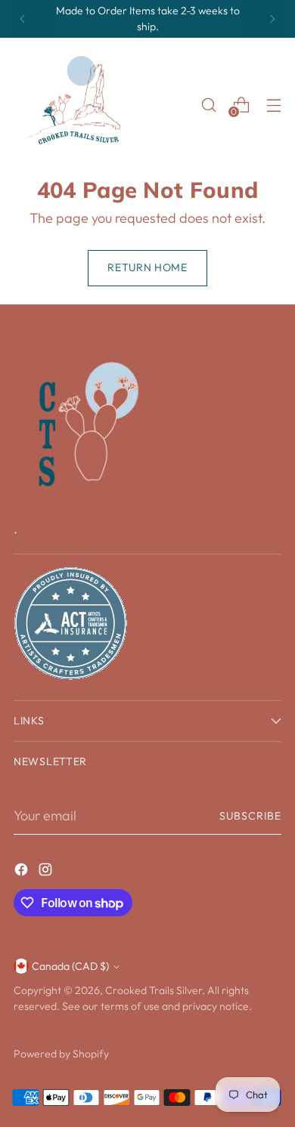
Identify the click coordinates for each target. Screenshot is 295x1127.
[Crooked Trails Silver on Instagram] (47, 872)
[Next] (272, 19)
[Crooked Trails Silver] (78, 104)
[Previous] (22, 19)
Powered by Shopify (61, 1054)
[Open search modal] (208, 104)
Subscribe (250, 816)
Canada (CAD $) (70, 966)
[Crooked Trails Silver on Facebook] (23, 872)
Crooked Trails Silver (153, 990)
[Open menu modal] (273, 104)
